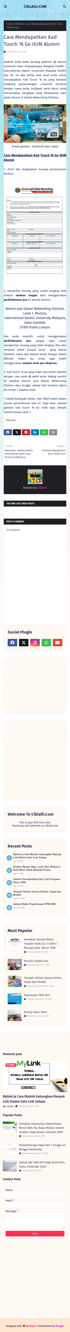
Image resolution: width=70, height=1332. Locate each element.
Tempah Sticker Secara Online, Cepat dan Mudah (43, 980)
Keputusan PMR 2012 (37, 995)
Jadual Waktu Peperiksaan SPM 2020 (34, 904)
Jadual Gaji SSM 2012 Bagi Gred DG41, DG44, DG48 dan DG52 (42, 1164)
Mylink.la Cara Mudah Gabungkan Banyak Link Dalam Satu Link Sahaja (34, 1099)
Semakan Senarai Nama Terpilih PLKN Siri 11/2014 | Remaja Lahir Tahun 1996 (41, 943)
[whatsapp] (46, 642)
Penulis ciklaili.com (36, 961)
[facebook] (12, 642)
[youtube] (57, 642)
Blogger (59, 1326)
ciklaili (42, 487)
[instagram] (35, 642)
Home (10, 24)
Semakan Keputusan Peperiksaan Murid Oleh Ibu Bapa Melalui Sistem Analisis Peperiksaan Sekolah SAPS (41, 1128)
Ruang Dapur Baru (35, 1012)
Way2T (33, 1326)
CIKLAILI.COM (35, 6)
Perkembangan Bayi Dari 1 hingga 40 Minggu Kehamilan (42, 1147)
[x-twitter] (24, 642)
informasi (19, 24)
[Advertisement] (36, 685)
